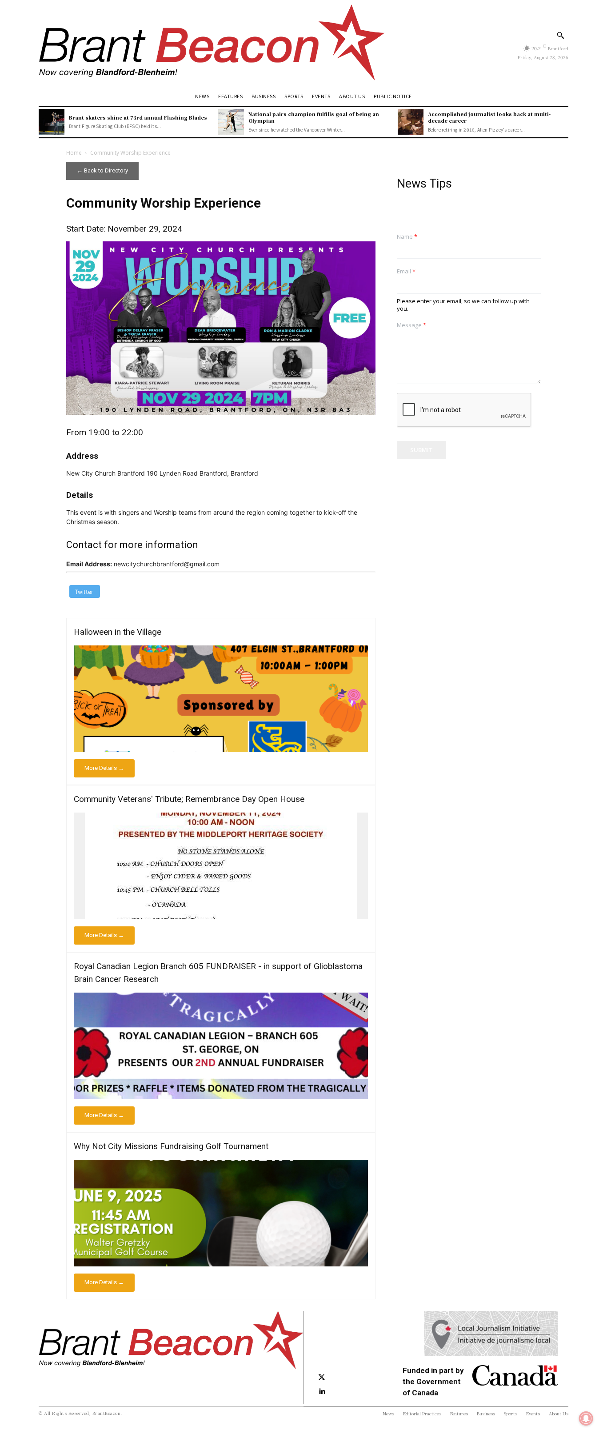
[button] (560, 35)
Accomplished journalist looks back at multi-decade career (489, 117)
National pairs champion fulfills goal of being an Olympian (313, 117)
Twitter (84, 592)
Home (74, 152)
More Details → (104, 768)
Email (406, 271)
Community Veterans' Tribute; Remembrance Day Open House (189, 799)
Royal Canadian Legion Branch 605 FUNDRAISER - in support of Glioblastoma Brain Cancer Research (218, 972)
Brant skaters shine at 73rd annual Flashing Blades (138, 117)
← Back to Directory (102, 170)
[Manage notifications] (586, 1418)
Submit (421, 450)
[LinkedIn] (322, 1392)
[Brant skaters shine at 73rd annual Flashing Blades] (51, 122)
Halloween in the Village (117, 632)
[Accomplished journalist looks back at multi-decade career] (410, 122)
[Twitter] (322, 1377)
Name (407, 236)
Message (411, 325)
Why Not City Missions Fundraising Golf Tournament (171, 1146)
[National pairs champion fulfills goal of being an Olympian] (231, 122)
